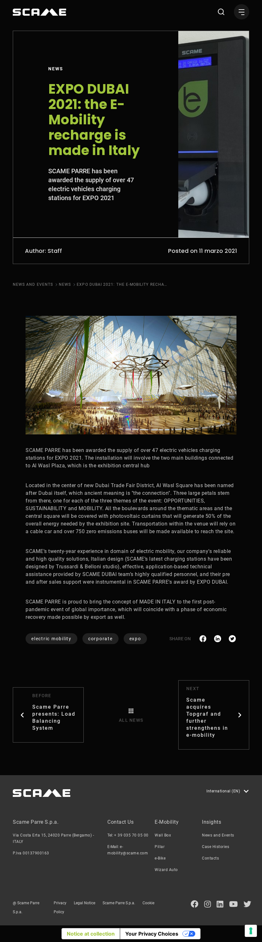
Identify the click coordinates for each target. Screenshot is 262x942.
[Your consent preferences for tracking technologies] (251, 931)
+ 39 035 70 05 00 (131, 835)
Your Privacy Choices (151, 933)
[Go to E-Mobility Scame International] (39, 12)
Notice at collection (91, 933)
